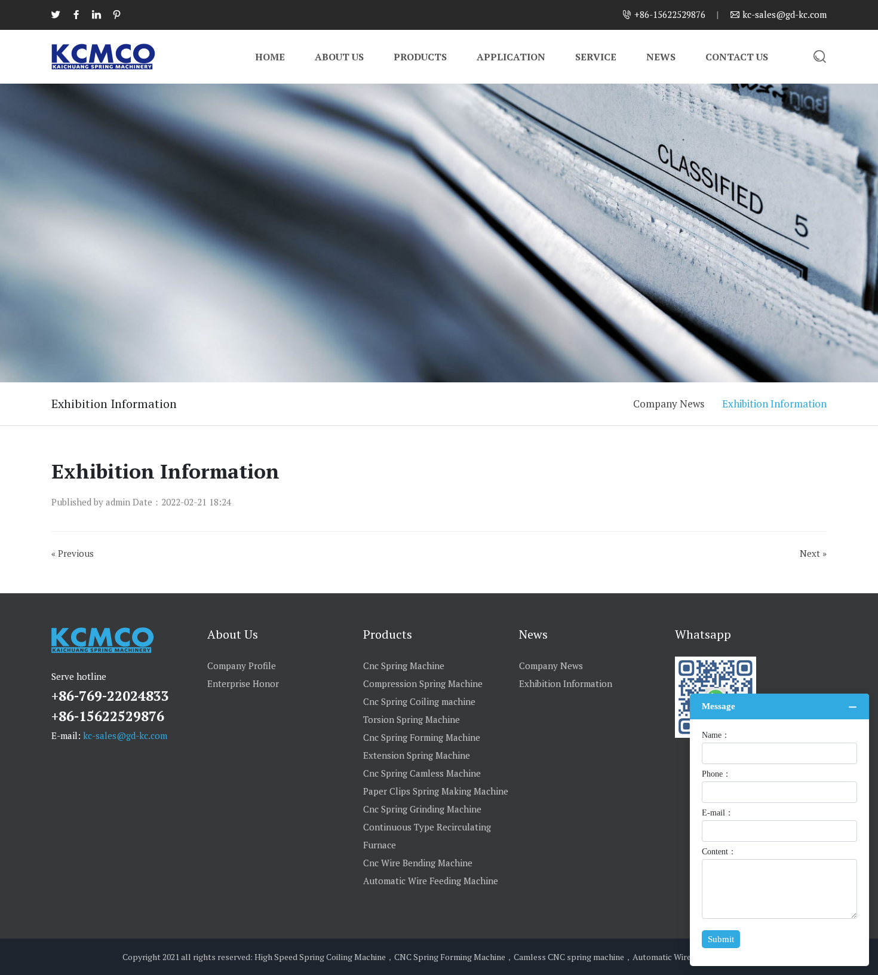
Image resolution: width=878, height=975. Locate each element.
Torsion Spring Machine (411, 719)
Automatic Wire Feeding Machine (430, 881)
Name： (716, 735)
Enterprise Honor (243, 683)
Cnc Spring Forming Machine (421, 737)
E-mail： (717, 813)
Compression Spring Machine (423, 683)
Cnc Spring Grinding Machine (422, 809)
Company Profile (241, 666)
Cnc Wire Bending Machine (417, 863)
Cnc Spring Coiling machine (419, 701)
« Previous (72, 553)
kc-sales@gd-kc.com (125, 735)
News (661, 56)
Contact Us (736, 56)
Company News (668, 403)
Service (595, 56)
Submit (721, 939)
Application (511, 56)
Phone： (716, 774)
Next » (813, 553)
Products (420, 56)
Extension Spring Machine (416, 755)
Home (270, 56)
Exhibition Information (774, 403)
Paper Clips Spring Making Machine (435, 791)
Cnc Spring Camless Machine (422, 773)
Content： (719, 852)
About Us (339, 56)
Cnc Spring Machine (403, 666)
